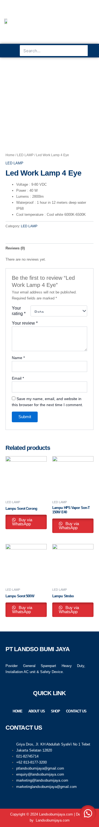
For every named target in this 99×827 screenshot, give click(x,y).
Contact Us (76, 711)
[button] (9, 50)
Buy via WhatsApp (22, 522)
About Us (36, 711)
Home (10, 155)
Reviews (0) (15, 248)
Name (18, 358)
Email (18, 378)
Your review (25, 323)
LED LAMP (25, 155)
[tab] (50, 248)
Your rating (19, 311)
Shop (55, 711)
